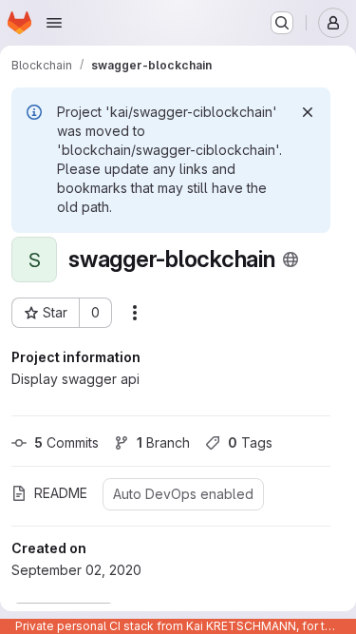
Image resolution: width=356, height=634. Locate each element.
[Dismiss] (307, 112)
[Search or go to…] (282, 22)
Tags (250, 442)
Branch (163, 442)
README (60, 493)
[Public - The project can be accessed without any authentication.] (290, 259)
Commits (66, 442)
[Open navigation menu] (54, 23)
